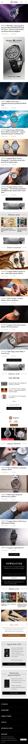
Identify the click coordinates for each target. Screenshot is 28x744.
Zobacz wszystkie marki (14, 408)
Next (20, 405)
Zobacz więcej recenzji (14, 360)
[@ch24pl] (10, 418)
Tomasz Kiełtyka (4, 164)
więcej (14, 401)
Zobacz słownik (14, 693)
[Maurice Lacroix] (14, 58)
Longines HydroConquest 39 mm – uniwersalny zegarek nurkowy (13, 272)
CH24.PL (14, 2)
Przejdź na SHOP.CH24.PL (14, 635)
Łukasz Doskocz (4, 136)
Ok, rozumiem (23, 739)
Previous (8, 405)
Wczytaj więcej (14, 554)
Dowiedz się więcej (12, 583)
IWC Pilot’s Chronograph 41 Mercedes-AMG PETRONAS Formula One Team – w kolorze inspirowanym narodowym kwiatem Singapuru (12, 28)
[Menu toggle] (2, 2)
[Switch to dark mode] (21, 2)
